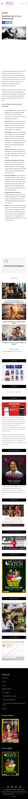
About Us (4, 681)
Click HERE (4, 434)
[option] (14, 617)
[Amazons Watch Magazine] (9, 3)
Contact (3, 685)
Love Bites (4, 12)
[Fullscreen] (24, 548)
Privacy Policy (5, 678)
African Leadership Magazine (9, 699)
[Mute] (22, 548)
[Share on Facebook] (3, 22)
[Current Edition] (14, 592)
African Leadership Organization (10, 696)
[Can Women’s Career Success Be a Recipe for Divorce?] (14, 333)
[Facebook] (8, 786)
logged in (10, 351)
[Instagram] (16, 786)
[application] (14, 543)
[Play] (4, 548)
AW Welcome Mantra (6, 688)
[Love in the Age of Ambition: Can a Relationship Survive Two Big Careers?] (14, 291)
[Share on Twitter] (7, 22)
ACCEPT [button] (14, 796)
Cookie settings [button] (20, 794)
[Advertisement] (14, 56)
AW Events (4, 708)
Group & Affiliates (6, 692)
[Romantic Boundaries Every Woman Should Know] (14, 312)
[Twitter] (12, 786)
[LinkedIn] (20, 786)
